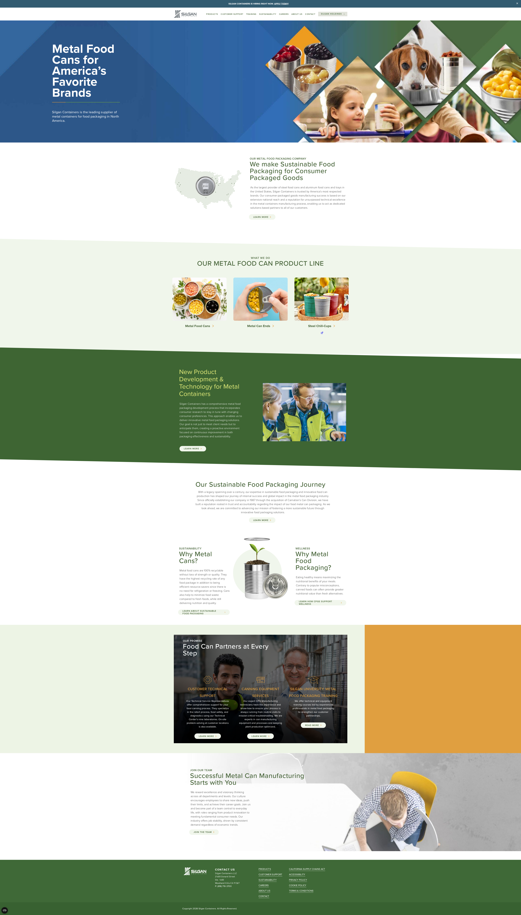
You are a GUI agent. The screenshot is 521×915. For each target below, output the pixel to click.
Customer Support (232, 14)
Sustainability (267, 14)
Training (251, 14)
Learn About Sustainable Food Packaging (199, 612)
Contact (310, 14)
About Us (296, 14)
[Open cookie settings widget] (4, 910)
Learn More (261, 217)
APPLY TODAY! (281, 3)
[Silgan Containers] (185, 14)
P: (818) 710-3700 (223, 886)
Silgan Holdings (331, 13)
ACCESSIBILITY (297, 874)
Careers (284, 14)
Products (212, 14)
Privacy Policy (298, 880)
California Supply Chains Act (307, 869)
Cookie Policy (297, 885)
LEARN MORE (261, 520)
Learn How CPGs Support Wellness (315, 602)
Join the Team (203, 832)
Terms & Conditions (301, 890)
